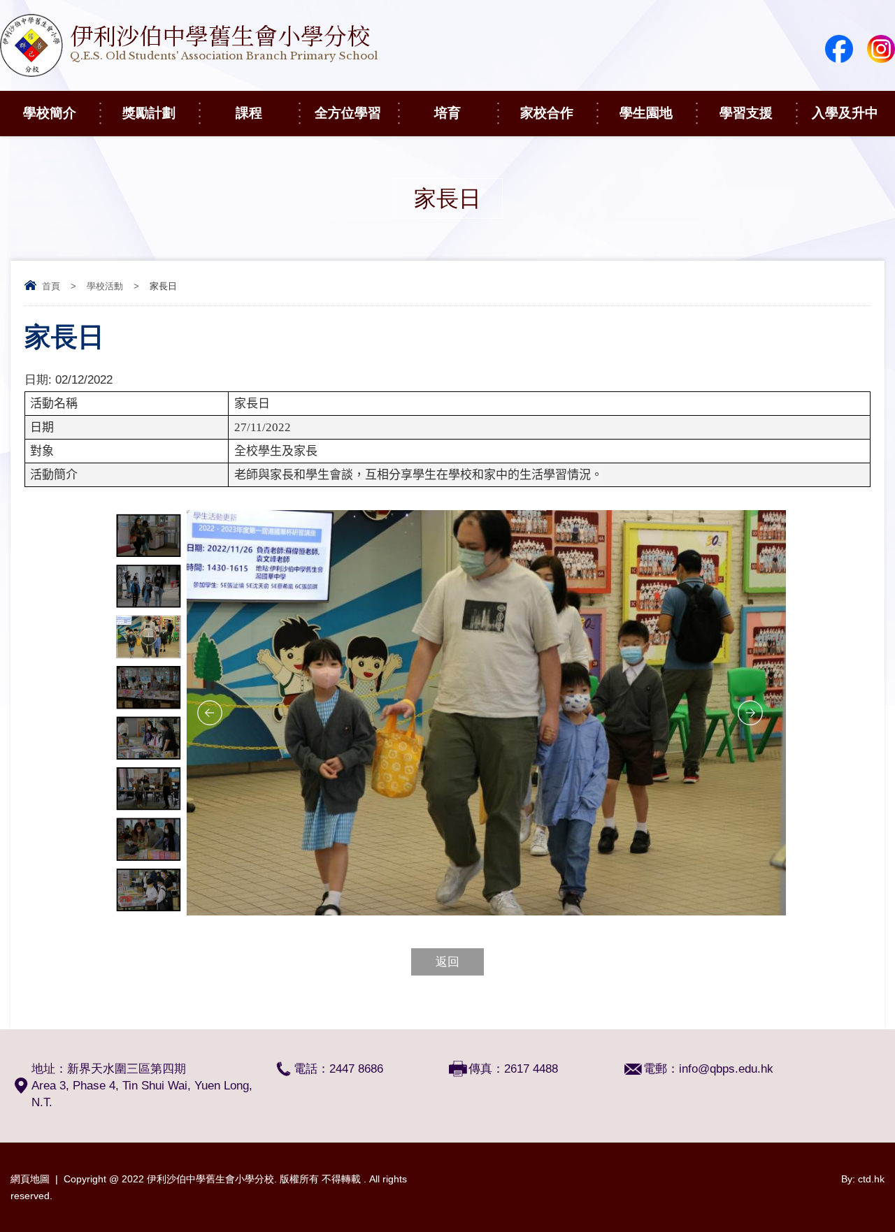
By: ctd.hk (863, 1178)
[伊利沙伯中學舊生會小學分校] (189, 73)
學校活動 (105, 286)
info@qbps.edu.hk (726, 1068)
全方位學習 (348, 113)
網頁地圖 (30, 1178)
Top (859, 1169)
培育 (447, 113)
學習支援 (746, 113)
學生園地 (646, 113)
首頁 (51, 286)
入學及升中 (845, 113)
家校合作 (546, 113)
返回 (447, 962)
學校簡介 (49, 113)
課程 (249, 113)
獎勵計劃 (149, 113)
